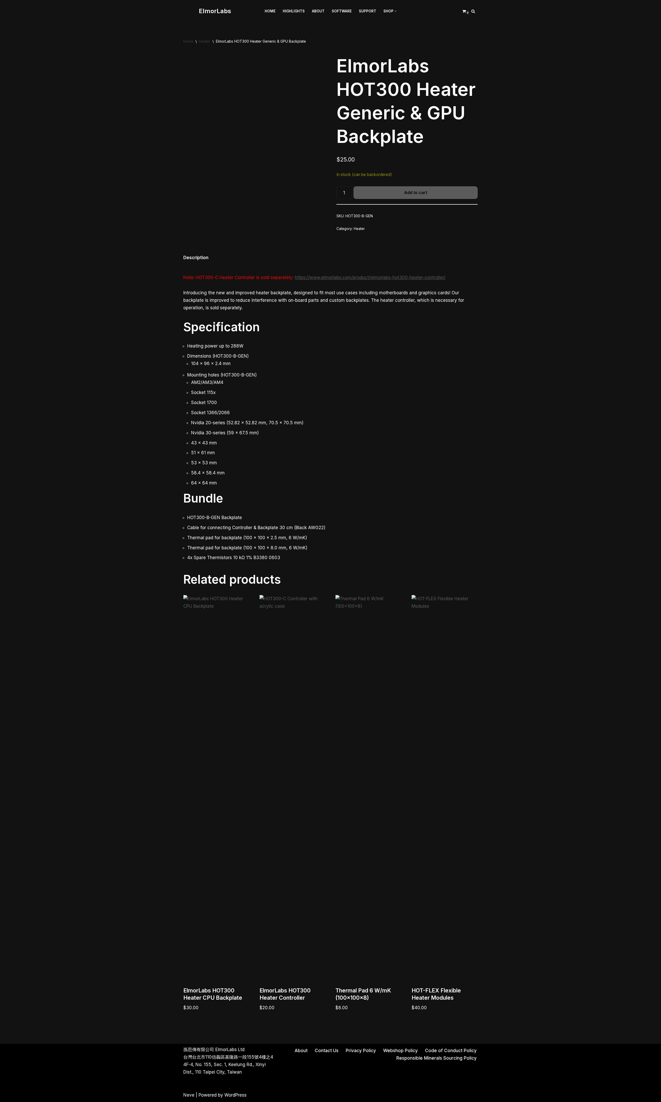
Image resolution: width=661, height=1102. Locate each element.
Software (342, 11)
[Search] (473, 11)
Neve (188, 1095)
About (318, 11)
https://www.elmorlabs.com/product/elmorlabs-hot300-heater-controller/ (370, 277)
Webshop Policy (400, 1050)
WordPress (235, 1095)
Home (270, 11)
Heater (204, 41)
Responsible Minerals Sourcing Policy (436, 1058)
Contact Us (327, 1050)
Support (367, 11)
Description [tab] (195, 257)
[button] (396, 11)
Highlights (294, 11)
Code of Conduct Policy (451, 1050)
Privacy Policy (361, 1050)
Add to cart (415, 192)
